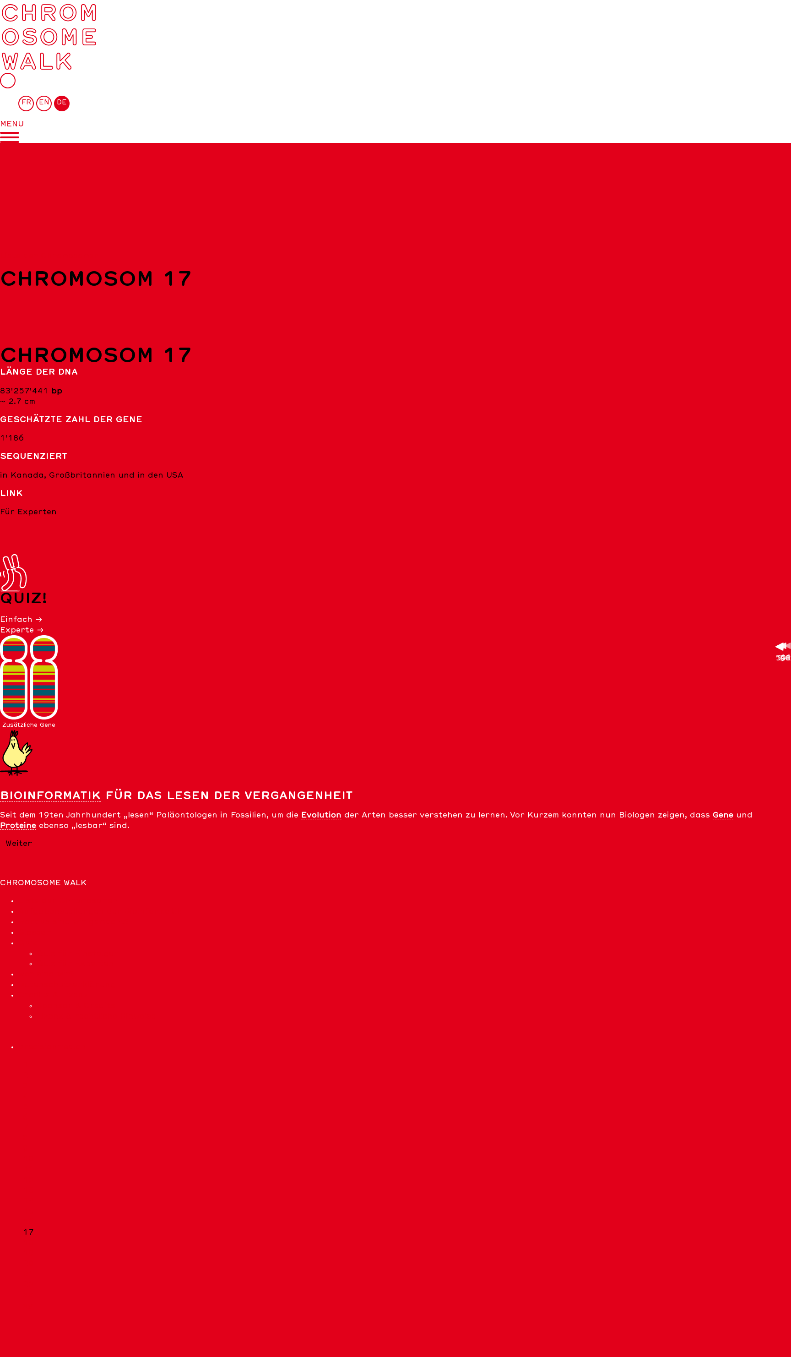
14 (28, 1200)
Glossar (34, 932)
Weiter (18, 843)
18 (28, 1243)
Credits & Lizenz (53, 995)
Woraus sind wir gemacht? (73, 922)
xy (28, 1305)
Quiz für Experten (75, 963)
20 (28, 1263)
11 (28, 1169)
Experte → (22, 630)
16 (28, 1222)
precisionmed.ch (52, 1047)
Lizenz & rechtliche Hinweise (96, 1016)
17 (28, 1232)
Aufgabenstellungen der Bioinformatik (100, 911)
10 (28, 1159)
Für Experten (28, 512)
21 (28, 1274)
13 (28, 1190)
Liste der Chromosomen (49, 256)
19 (28, 1253)
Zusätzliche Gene (28, 725)
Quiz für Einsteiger (77, 953)
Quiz (27, 943)
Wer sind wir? (46, 974)
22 (28, 1284)
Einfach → (21, 619)
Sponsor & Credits (76, 1005)
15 (28, 1211)
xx (28, 1295)
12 (28, 1180)
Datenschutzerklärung (67, 984)
